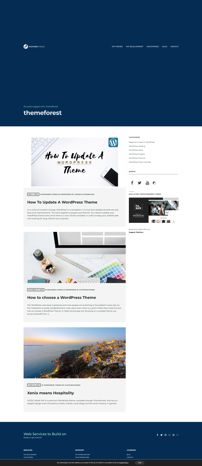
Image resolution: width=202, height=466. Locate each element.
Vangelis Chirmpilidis (84, 194)
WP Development (134, 47)
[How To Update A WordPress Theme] (75, 162)
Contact (175, 47)
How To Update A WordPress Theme (62, 202)
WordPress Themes (53, 385)
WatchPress (153, 47)
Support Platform (136, 232)
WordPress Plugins (137, 154)
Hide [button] (139, 463)
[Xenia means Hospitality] (75, 352)
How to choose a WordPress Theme (61, 297)
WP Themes (117, 47)
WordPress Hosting (137, 146)
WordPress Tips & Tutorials (140, 162)
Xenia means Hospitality (50, 393)
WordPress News (136, 150)
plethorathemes (87, 290)
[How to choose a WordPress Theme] (75, 257)
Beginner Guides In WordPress (56, 194)
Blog (164, 47)
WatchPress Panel (82, 457)
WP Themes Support (82, 454)
